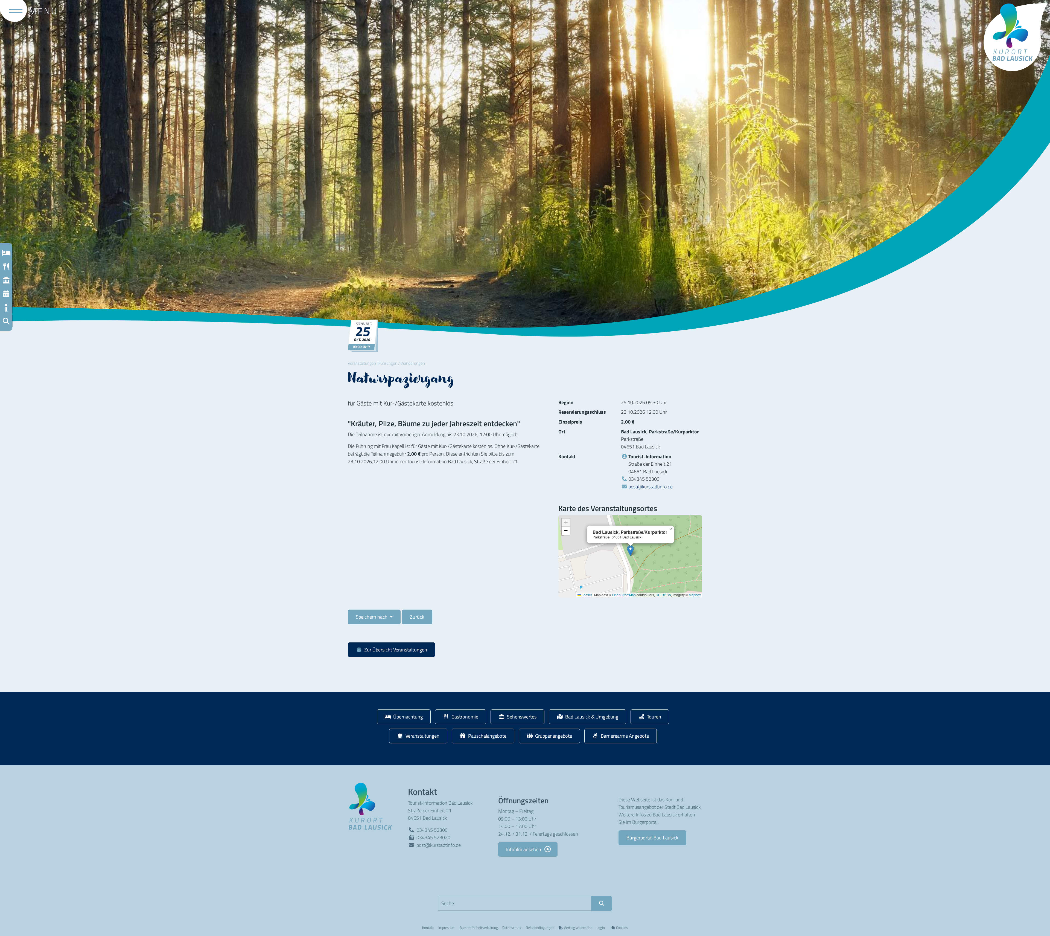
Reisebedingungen (540, 927)
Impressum (446, 927)
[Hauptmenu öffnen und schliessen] (13, 11)
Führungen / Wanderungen (401, 363)
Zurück (417, 617)
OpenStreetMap (624, 594)
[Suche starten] (601, 903)
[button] (6, 321)
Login (601, 927)
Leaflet (586, 594)
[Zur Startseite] (372, 806)
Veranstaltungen (362, 363)
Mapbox (695, 594)
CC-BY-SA (663, 594)
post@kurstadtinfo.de (650, 486)
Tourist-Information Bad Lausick (440, 803)
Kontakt (428, 927)
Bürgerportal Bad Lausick (652, 837)
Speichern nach (372, 617)
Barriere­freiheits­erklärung (479, 927)
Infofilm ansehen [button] (524, 849)
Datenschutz (511, 927)
